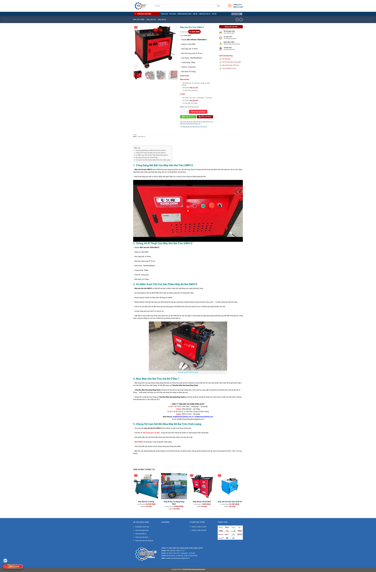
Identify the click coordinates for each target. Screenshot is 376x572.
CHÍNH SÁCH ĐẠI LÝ (204, 14)
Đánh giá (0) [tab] (141, 136)
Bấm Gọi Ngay (205, 117)
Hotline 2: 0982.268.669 (199, 530)
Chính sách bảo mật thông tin (144, 540)
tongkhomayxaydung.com (204, 417)
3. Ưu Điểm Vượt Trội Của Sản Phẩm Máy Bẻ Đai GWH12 (151, 155)
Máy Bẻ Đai (162, 20)
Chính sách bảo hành (141, 537)
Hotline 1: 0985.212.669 (199, 527)
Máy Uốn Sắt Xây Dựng (194, 124)
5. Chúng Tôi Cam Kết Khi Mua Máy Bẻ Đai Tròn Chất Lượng (152, 160)
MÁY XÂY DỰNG (138, 20)
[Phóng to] (136, 67)
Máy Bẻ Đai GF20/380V (202, 502)
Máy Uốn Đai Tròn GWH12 (200, 127)
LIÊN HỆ (195, 14)
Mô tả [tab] (134, 136)
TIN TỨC (214, 14)
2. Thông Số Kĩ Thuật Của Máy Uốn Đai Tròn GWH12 (150, 153)
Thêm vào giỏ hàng (198, 112)
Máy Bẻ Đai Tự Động (146, 502)
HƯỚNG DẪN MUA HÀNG (184, 14)
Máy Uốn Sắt (151, 20)
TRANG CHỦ (164, 14)
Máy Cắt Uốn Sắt (197, 122)
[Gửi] (218, 6)
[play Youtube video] (188, 211)
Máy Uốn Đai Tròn (208, 122)
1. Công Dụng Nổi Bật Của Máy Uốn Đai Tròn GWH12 (150, 150)
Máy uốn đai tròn (187, 127)
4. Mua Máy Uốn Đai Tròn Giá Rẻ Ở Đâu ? (146, 157)
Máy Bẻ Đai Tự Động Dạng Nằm (174, 503)
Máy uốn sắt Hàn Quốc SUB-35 (230, 502)
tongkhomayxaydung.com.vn (183, 417)
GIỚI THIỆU (172, 14)
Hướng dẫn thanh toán (142, 527)
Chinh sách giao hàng (141, 530)
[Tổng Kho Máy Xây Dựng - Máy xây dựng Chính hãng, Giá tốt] (140, 6)
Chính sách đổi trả (140, 534)
